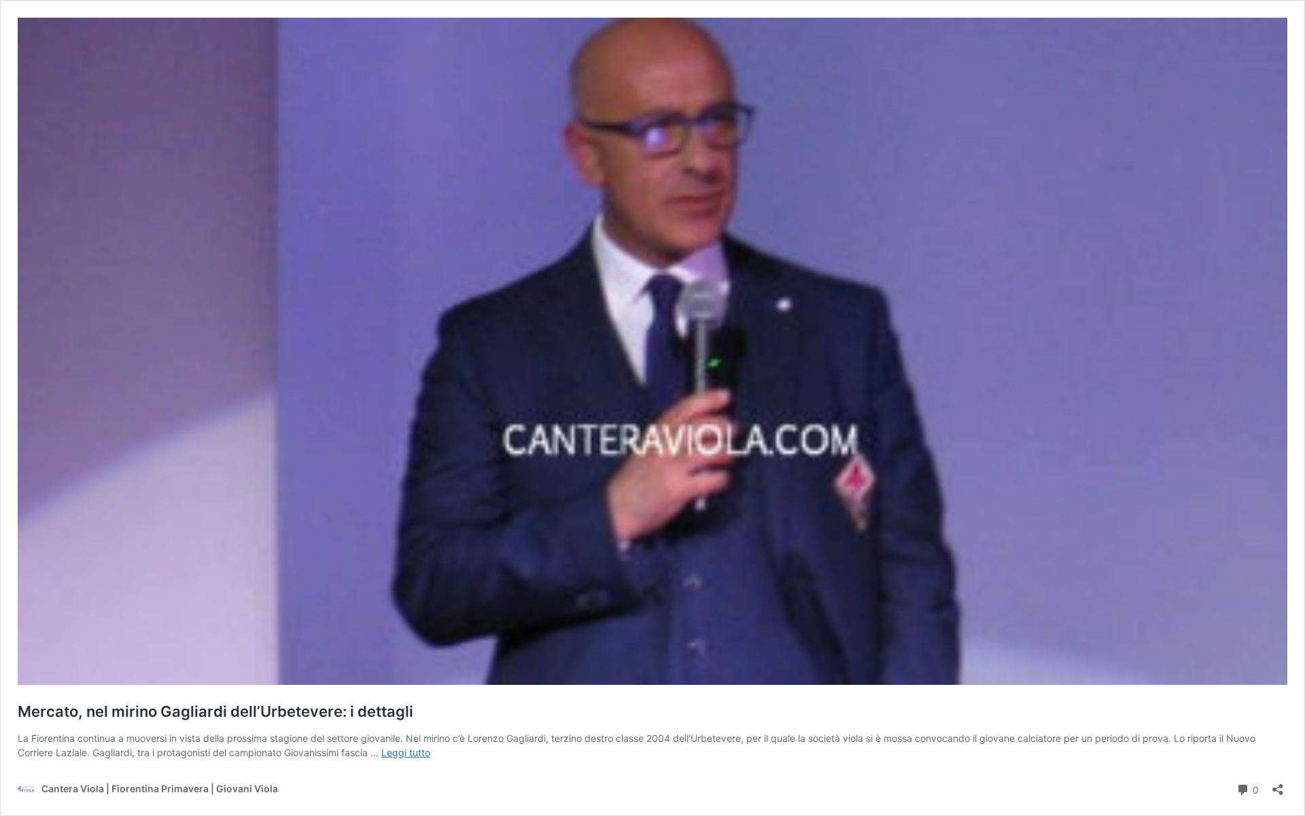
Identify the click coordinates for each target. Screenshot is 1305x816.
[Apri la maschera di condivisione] (1277, 785)
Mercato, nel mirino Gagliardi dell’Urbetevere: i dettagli (215, 711)
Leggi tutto (405, 752)
